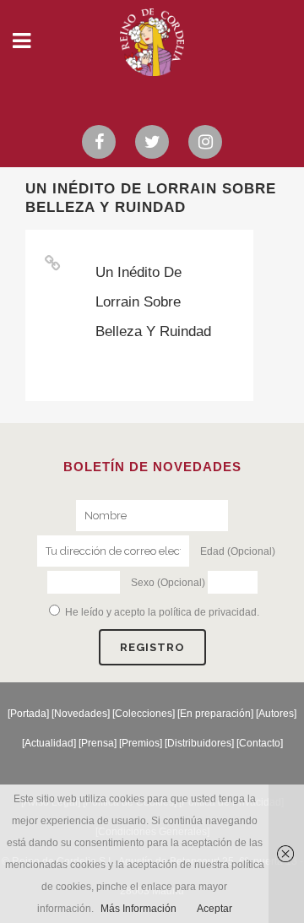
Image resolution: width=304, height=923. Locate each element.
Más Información (138, 909)
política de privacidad (208, 612)
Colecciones (143, 713)
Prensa (97, 743)
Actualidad (48, 743)
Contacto (259, 743)
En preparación (215, 713)
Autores (276, 713)
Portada (28, 713)
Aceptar (214, 909)
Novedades (80, 713)
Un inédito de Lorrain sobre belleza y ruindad (153, 301)
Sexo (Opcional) (168, 583)
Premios (141, 743)
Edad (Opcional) (237, 551)
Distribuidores (199, 743)
